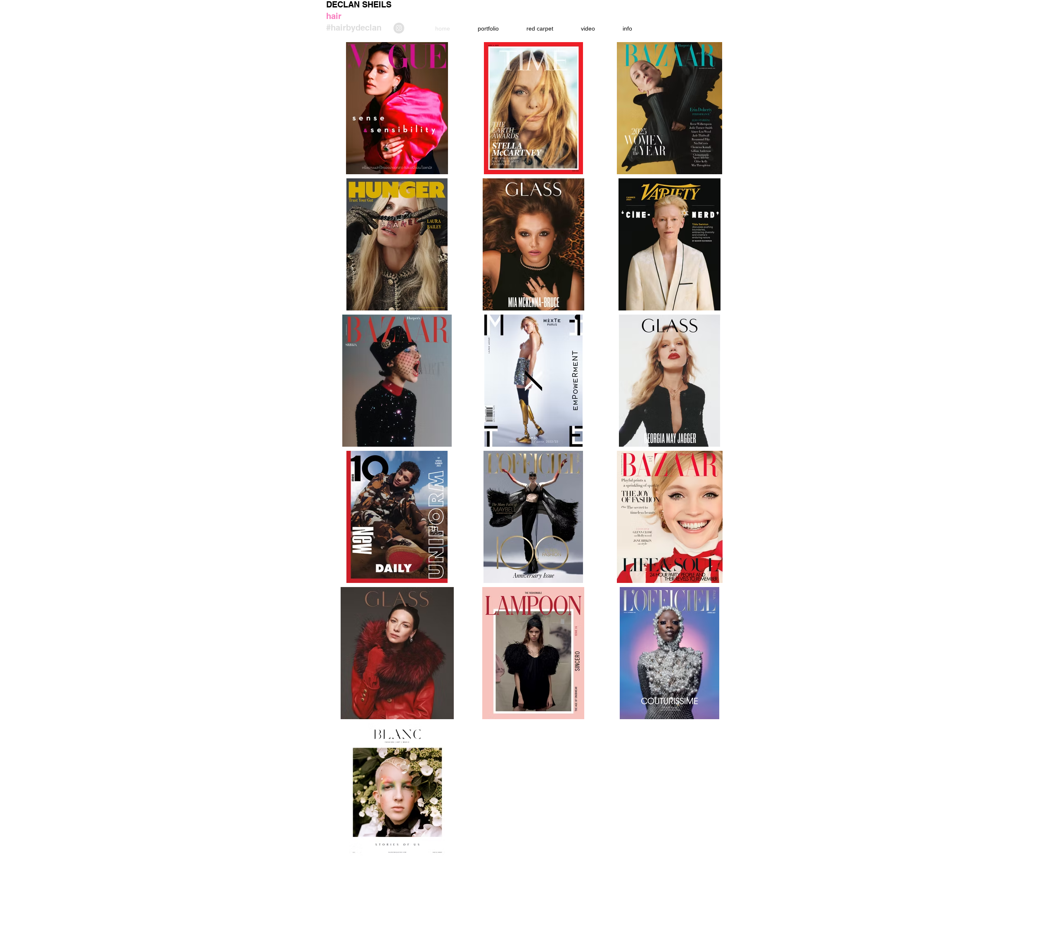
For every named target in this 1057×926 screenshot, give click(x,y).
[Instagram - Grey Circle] (398, 28)
